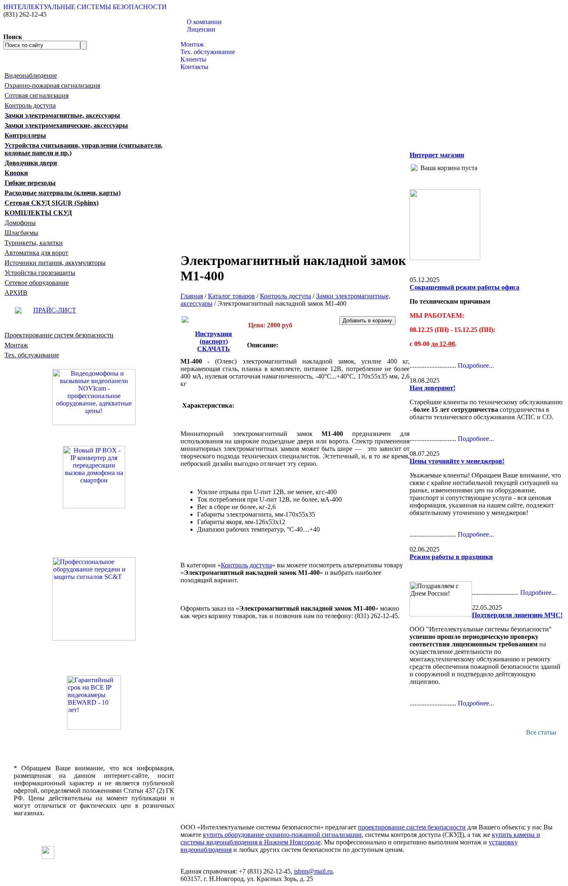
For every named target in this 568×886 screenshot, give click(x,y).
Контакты (194, 66)
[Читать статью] (94, 703)
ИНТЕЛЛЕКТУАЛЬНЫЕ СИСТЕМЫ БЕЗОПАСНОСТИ (85, 6)
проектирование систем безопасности (412, 827)
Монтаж (192, 44)
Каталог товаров (203, 36)
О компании (204, 21)
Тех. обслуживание (207, 51)
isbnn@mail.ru (313, 871)
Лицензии (201, 29)
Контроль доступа (285, 295)
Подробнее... (476, 365)
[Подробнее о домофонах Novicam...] (94, 396)
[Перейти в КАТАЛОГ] (94, 599)
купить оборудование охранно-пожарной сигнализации (282, 834)
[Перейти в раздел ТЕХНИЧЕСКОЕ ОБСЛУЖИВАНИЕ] (445, 257)
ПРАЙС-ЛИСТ (54, 310)
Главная (191, 295)
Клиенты (193, 59)
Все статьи (541, 732)
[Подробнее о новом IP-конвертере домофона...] (94, 476)
